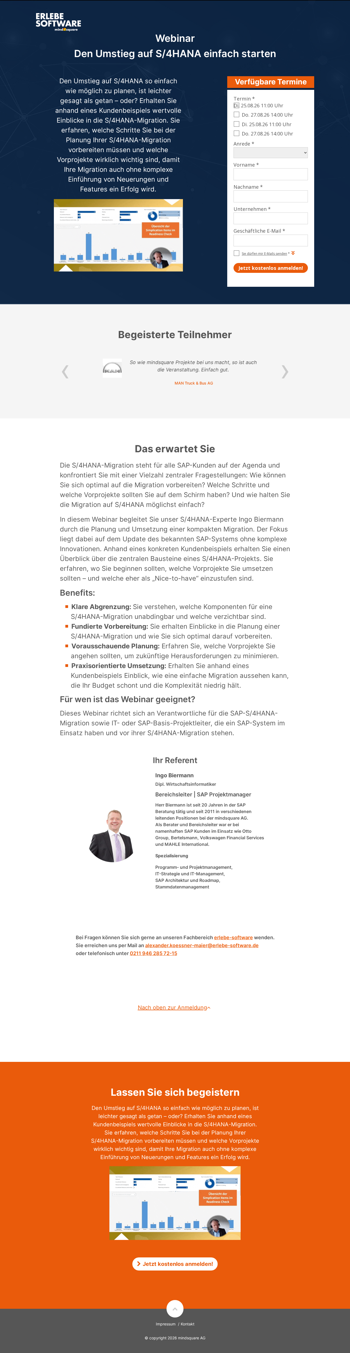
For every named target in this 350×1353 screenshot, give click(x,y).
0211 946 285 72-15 (153, 953)
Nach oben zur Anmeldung (172, 1007)
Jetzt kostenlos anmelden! (178, 1264)
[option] (175, 372)
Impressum (166, 1324)
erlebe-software (233, 937)
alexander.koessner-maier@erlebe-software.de (202, 945)
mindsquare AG (191, 1338)
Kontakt (187, 1324)
